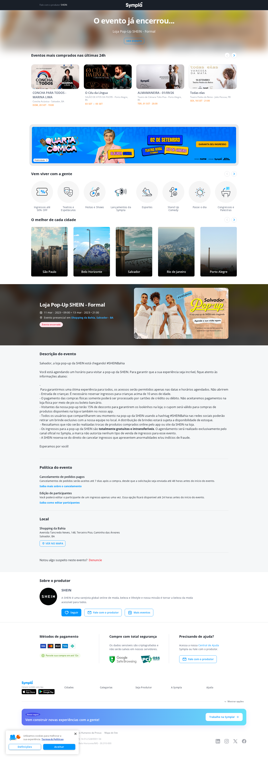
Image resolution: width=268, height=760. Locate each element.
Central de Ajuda (208, 645)
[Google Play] (46, 691)
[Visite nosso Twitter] (235, 741)
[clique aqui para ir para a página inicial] (134, 5)
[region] (42, 742)
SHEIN (64, 5)
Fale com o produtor (106, 612)
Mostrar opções (236, 701)
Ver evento (134, 41)
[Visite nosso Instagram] (226, 741)
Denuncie (95, 560)
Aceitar (59, 747)
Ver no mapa (54, 543)
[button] (15, 737)
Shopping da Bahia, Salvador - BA (92, 317)
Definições (25, 747)
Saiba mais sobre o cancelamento (61, 486)
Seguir (74, 612)
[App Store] (29, 691)
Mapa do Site (111, 732)
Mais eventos (142, 612)
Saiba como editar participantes (60, 502)
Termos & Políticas (52, 739)
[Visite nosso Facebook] (244, 741)
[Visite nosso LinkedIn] (218, 741)
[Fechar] (75, 734)
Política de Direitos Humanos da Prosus (82, 732)
